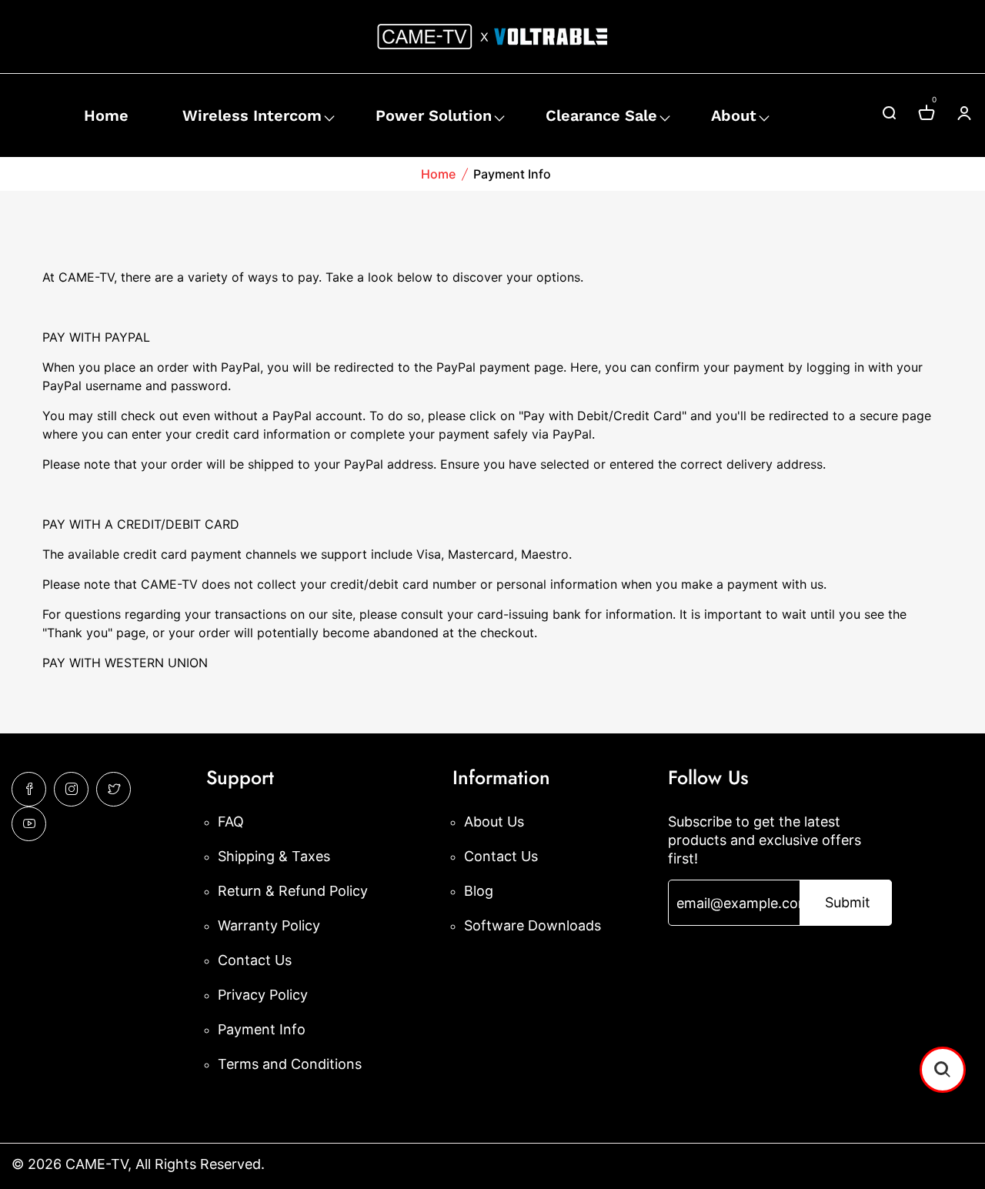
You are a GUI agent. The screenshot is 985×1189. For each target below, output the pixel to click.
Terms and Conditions (290, 1064)
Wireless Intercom (252, 115)
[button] (943, 1070)
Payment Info (262, 1029)
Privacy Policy (263, 995)
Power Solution (434, 115)
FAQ (231, 821)
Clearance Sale (601, 115)
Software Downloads (532, 925)
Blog (478, 891)
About (733, 115)
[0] (926, 115)
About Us (494, 821)
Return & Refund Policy (293, 891)
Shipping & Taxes (274, 856)
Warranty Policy (269, 925)
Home (106, 115)
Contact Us (255, 960)
